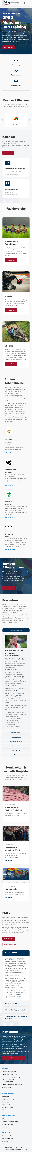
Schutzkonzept (16, 750)
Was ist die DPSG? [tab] (11, 953)
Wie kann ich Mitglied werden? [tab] (15, 1010)
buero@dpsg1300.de (10, 1072)
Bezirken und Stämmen (20, 996)
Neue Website (11, 889)
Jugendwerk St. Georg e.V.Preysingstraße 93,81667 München (12, 1079)
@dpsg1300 (7, 1088)
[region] (16, 978)
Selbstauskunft (16, 737)
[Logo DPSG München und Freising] (13, 3)
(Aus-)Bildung (6, 1104)
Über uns (5, 1119)
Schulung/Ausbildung (16, 741)
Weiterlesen (8, 819)
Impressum (5, 1141)
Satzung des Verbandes (14, 994)
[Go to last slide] (2, 120)
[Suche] (23, 3)
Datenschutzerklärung (8, 1138)
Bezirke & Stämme (7, 1107)
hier (17, 690)
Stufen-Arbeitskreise (8, 1099)
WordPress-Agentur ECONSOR (19, 1149)
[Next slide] (30, 120)
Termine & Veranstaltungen (10, 1121)
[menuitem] (24, 3)
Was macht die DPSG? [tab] (12, 1004)
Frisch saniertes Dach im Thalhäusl (13, 808)
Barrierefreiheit (6, 1136)
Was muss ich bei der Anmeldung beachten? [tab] (16, 1017)
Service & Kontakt (7, 1124)
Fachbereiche (6, 1102)
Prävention (5, 1096)
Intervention (16, 746)
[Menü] (29, 3)
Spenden (5, 1127)
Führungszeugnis (16, 732)
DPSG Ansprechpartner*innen (13, 1084)
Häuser (4, 1110)
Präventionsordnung (16, 630)
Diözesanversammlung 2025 (12, 848)
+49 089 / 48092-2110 (10, 1075)
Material (16, 755)
